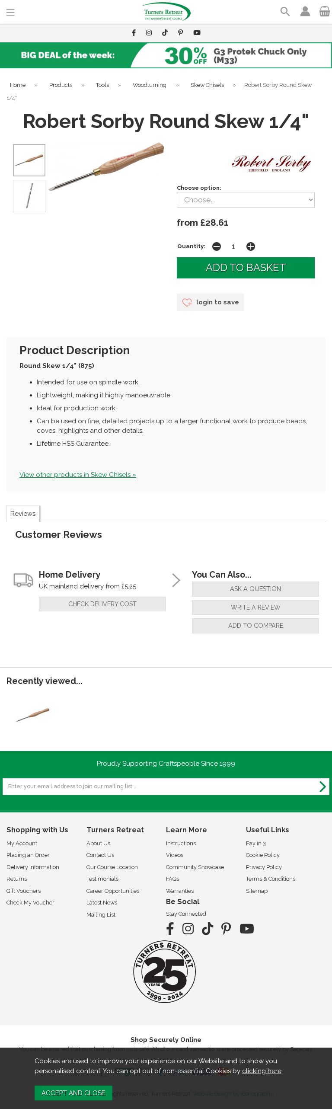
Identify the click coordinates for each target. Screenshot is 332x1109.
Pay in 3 (256, 843)
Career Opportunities (112, 891)
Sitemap (257, 891)
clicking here (261, 1071)
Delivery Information (32, 867)
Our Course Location (112, 867)
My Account (21, 843)
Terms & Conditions (270, 879)
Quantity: (191, 246)
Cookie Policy (263, 855)
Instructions (181, 843)
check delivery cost (102, 604)
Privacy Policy (264, 867)
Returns (16, 879)
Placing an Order (28, 855)
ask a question (255, 588)
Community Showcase (195, 867)
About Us (98, 843)
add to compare (255, 625)
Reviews (22, 514)
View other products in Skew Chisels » (77, 475)
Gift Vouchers (23, 891)
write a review (256, 607)
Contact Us (100, 855)
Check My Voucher (30, 902)
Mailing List (100, 914)
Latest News (101, 902)
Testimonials (102, 879)
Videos (174, 855)
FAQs (172, 879)
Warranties (180, 891)
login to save (217, 302)
